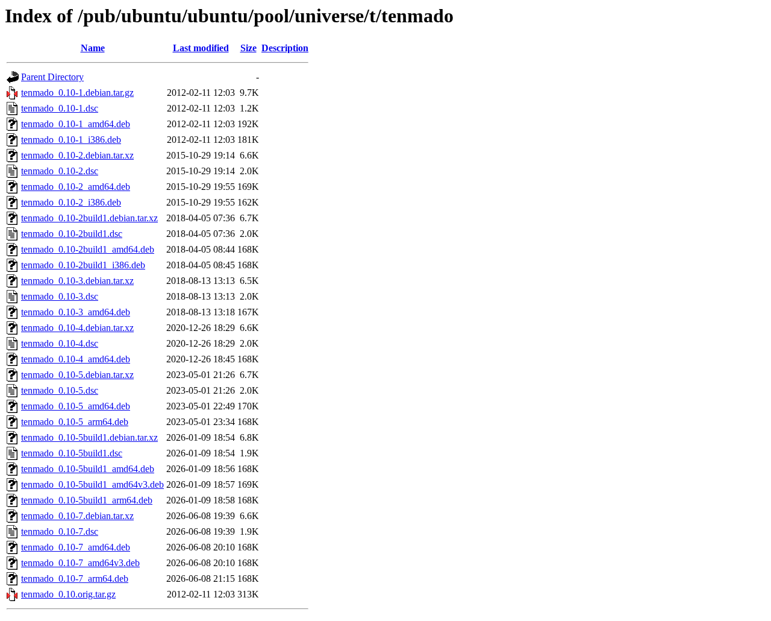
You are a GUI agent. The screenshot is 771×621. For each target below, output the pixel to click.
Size (248, 48)
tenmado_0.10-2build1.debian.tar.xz (89, 218)
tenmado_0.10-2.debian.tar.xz (77, 155)
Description (284, 48)
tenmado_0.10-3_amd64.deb (75, 312)
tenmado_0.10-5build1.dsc (71, 453)
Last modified (201, 48)
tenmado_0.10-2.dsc (59, 171)
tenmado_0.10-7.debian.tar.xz (77, 516)
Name (93, 48)
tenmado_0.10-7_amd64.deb (75, 547)
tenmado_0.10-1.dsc (59, 108)
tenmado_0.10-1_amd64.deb (75, 124)
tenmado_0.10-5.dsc (59, 390)
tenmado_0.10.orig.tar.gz (68, 594)
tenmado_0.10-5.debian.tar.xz (77, 375)
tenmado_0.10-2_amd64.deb (75, 186)
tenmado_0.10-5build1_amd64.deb (87, 469)
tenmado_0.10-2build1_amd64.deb (87, 249)
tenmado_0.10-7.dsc (59, 531)
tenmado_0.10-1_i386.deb (71, 139)
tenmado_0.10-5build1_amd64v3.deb (92, 484)
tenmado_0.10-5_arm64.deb (74, 422)
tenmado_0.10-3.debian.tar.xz (77, 281)
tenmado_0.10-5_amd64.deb (75, 406)
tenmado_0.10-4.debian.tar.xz (77, 328)
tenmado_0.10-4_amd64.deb (75, 359)
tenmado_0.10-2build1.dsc (71, 234)
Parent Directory (52, 77)
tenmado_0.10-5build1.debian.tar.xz (89, 437)
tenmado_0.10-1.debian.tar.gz (77, 92)
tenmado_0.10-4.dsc (59, 343)
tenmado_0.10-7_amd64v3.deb (80, 563)
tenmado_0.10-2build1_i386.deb (83, 265)
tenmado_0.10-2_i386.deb (71, 202)
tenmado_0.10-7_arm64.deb (74, 578)
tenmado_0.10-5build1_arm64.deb (86, 500)
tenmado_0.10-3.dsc (59, 296)
